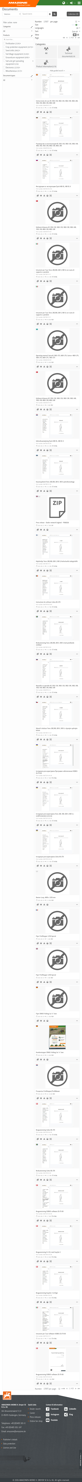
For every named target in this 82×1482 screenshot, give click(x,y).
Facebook (55, 1408)
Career (32, 1413)
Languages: (39, 28)
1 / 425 (71, 37)
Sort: (37, 31)
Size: (37, 24)
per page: (54, 21)
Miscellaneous (13, 71)
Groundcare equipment (17, 57)
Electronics (12, 67)
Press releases (35, 1417)
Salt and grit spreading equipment (15, 62)
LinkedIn (72, 1408)
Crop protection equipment (19, 47)
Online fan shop (36, 1421)
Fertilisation (13, 43)
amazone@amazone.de (16, 1431)
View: (37, 34)
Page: (37, 37)
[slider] (76, 25)
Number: (38, 21)
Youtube (54, 1420)
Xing (71, 1414)
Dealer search (35, 1408)
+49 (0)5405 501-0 (18, 1423)
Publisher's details (10, 1439)
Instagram (55, 1414)
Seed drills (12, 50)
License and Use (9, 1447)
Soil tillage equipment (17, 54)
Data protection (9, 1443)
